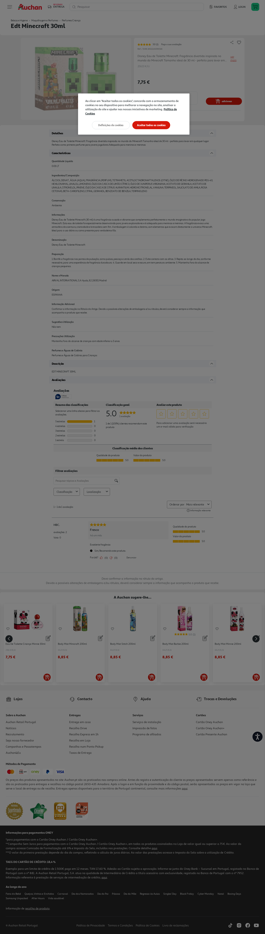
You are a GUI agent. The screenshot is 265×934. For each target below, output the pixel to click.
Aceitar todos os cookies (151, 125)
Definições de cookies (110, 125)
